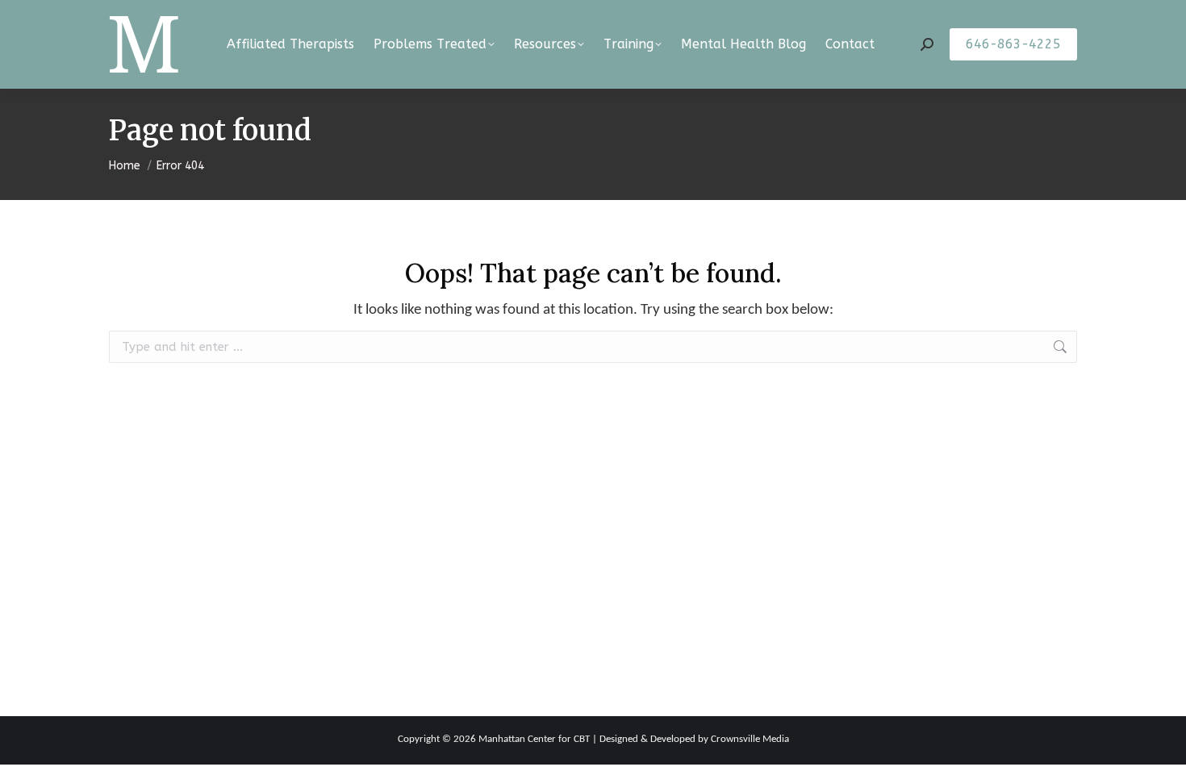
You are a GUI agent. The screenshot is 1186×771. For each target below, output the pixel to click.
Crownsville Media (750, 739)
